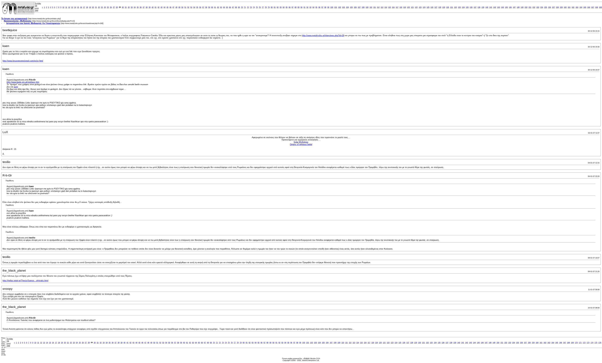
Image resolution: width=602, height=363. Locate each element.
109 (367, 7)
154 (541, 7)
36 (141, 7)
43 (161, 7)
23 (102, 7)
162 (573, 7)
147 (514, 7)
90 (301, 7)
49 (179, 7)
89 (298, 7)
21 (96, 7)
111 (374, 7)
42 (158, 7)
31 (126, 7)
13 (72, 7)
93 (310, 7)
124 (424, 7)
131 (451, 7)
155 (545, 7)
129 (443, 7)
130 (447, 7)
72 (248, 7)
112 (378, 7)
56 (200, 7)
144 (502, 7)
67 (233, 7)
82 (278, 7)
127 (435, 7)
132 (455, 7)
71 (245, 7)
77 (263, 7)
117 (397, 7)
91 (304, 7)
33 (132, 7)
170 (576, 342)
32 (129, 7)
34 (135, 7)
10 (63, 7)
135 (467, 7)
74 (254, 7)
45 (167, 7)
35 (138, 7)
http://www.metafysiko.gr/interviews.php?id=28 (323, 35)
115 (389, 7)
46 (170, 7)
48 (176, 7)
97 (322, 7)
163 (577, 7)
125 (428, 7)
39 (149, 7)
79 (269, 7)
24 (105, 7)
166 (588, 7)
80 (272, 7)
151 (529, 7)
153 (537, 7)
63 (221, 7)
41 (155, 7)
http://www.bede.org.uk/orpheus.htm (23, 82)
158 (557, 7)
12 (69, 7)
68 (236, 7)
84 (284, 7)
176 (599, 342)
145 (506, 7)
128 (439, 7)
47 (173, 7)
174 (592, 342)
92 (307, 7)
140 (486, 7)
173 (588, 342)
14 (75, 7)
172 (584, 342)
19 (90, 7)
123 (420, 7)
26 (111, 7)
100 (331, 7)
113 (382, 7)
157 (553, 7)
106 (355, 7)
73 (251, 7)
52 (188, 7)
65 (227, 7)
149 (522, 7)
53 (191, 7)
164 (580, 7)
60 (212, 7)
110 (371, 7)
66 (230, 7)
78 (266, 7)
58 (206, 7)
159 (561, 7)
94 (313, 7)
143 (498, 7)
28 (117, 7)
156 (549, 7)
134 (463, 7)
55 (197, 7)
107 (359, 7)
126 (431, 7)
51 (185, 7)
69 (239, 7)
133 (459, 7)
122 (416, 7)
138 (479, 7)
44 (164, 7)
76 (260, 7)
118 (400, 7)
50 (182, 7)
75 (257, 7)
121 (412, 7)
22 (99, 7)
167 (592, 7)
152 (533, 7)
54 (194, 7)
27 (114, 7)
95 (316, 7)
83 (281, 7)
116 (393, 7)
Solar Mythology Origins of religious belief (301, 143)
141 (490, 7)
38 (147, 7)
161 (569, 7)
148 (518, 7)
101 (335, 7)
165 (584, 7)
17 (84, 7)
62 (218, 7)
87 (292, 7)
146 (510, 7)
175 (595, 342)
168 (596, 7)
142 (494, 7)
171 (580, 342)
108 (363, 7)
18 (87, 7)
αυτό (16, 87)
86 (289, 7)
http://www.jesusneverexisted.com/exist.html (23, 61)
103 (343, 7)
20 (93, 7)
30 (123, 7)
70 (242, 7)
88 (295, 7)
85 (287, 7)
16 (81, 7)
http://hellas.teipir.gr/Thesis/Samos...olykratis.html (25, 280)
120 (408, 7)
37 (144, 7)
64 (224, 7)
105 (351, 7)
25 (108, 7)
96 (319, 7)
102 (339, 7)
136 (471, 7)
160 (565, 7)
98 (325, 7)
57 (203, 7)
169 (600, 7)
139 (482, 7)
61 (215, 7)
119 (404, 7)
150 (526, 7)
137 (475, 7)
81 (275, 7)
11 (66, 7)
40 (152, 7)
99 (328, 7)
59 (209, 7)
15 (78, 7)
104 (347, 7)
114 (385, 7)
